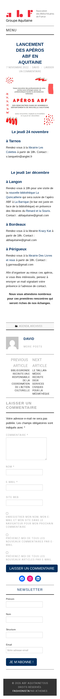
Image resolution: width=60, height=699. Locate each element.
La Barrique (22, 201)
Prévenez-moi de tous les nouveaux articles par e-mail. (29, 558)
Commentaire (17, 435)
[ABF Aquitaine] (30, 16)
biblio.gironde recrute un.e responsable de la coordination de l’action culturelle (20, 380)
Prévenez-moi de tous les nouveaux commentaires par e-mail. (30, 541)
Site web (12, 497)
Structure (11, 629)
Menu (11, 30)
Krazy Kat (45, 230)
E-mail (12, 482)
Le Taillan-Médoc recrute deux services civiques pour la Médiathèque (40, 382)
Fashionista (21, 690)
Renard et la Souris (38, 210)
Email (9, 644)
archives (36, 326)
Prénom (10, 599)
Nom (10, 466)
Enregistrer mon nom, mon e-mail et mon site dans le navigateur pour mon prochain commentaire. (29, 522)
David (35, 67)
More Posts (33, 346)
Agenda (24, 326)
